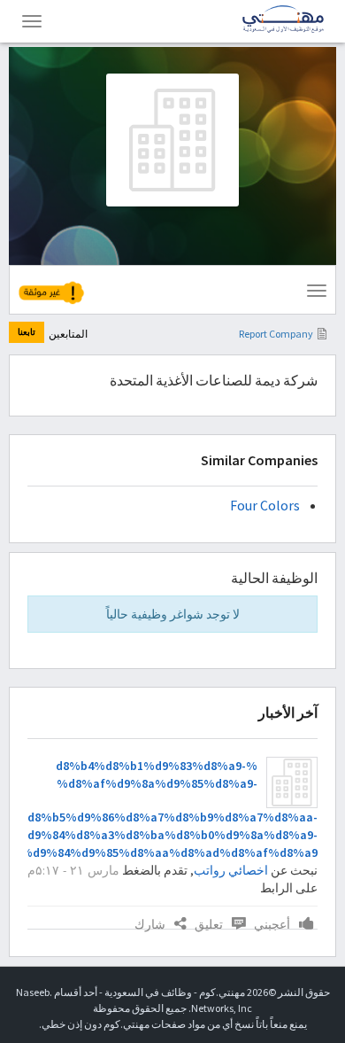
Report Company (276, 333)
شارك (149, 924)
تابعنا (26, 332)
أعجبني (272, 924)
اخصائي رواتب (231, 870)
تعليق (209, 924)
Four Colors (265, 505)
